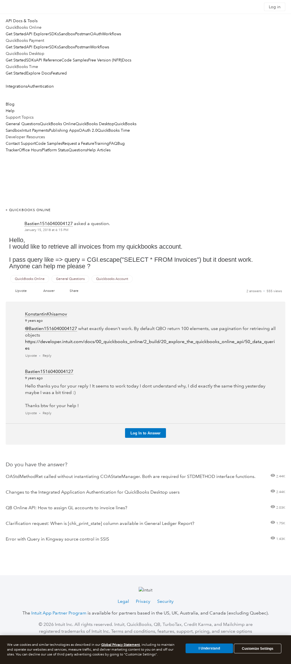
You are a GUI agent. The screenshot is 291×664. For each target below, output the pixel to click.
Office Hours (30, 149)
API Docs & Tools (22, 20)
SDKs (54, 33)
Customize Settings (257, 649)
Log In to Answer (145, 433)
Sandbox (67, 33)
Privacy (143, 601)
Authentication (40, 86)
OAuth (96, 33)
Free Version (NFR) (105, 60)
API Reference (48, 60)
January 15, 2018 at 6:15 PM (46, 230)
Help (10, 110)
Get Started (16, 33)
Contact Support (21, 143)
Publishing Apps (64, 130)
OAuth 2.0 (88, 130)
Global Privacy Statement (120, 645)
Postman (82, 33)
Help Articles (99, 149)
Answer (49, 291)
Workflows (111, 33)
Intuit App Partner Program (58, 613)
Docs (126, 60)
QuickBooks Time (113, 130)
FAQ (113, 143)
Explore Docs (38, 73)
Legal (123, 601)
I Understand (209, 648)
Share (74, 291)
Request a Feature (78, 143)
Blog (10, 104)
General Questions (23, 123)
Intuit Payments (35, 130)
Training (101, 143)
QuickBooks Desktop (95, 123)
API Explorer (37, 33)
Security (165, 601)
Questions (77, 149)
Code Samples (74, 60)
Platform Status (55, 149)
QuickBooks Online (58, 123)
